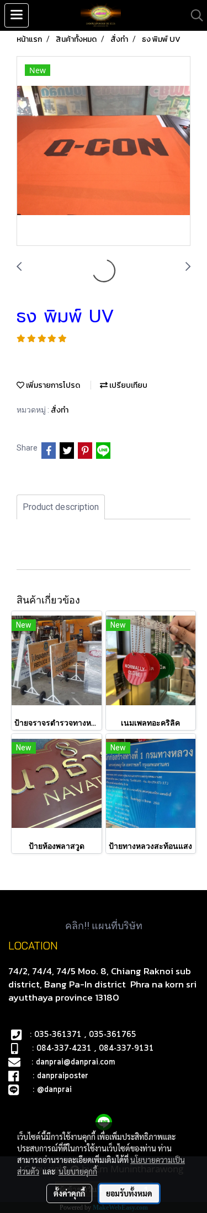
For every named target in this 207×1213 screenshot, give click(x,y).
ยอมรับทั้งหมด (129, 1193)
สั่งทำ (59, 410)
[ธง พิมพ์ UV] (103, 151)
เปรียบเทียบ (127, 385)
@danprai (54, 1089)
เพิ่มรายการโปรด (52, 385)
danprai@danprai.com (75, 1062)
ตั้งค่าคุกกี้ (69, 1193)
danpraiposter (62, 1076)
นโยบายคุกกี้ (78, 1171)
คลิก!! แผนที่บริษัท (103, 925)
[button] (193, 15)
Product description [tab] (61, 507)
